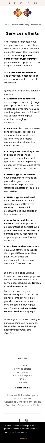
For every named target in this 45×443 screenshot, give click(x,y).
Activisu (22, 382)
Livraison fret (22, 372)
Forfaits (22, 378)
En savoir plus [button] (20, 432)
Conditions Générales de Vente (23, 405)
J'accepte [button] (22, 438)
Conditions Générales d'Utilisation (22, 401)
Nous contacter (22, 398)
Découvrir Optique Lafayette (22, 395)
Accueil (7, 25)
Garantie (22, 365)
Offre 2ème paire (22, 375)
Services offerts (22, 368)
